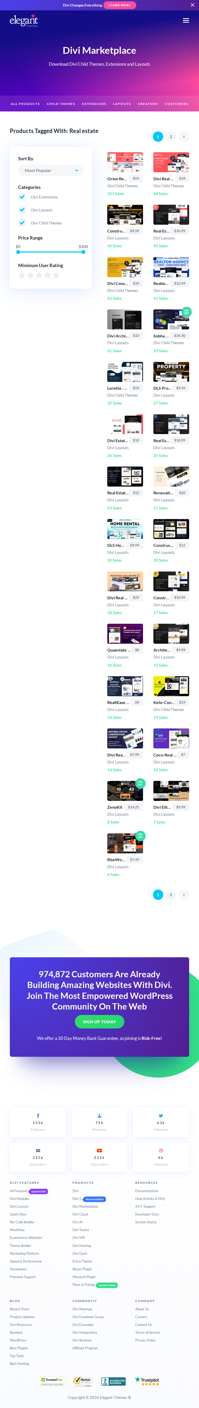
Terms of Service (147, 1332)
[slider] (18, 252)
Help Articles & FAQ (150, 1199)
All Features (19, 1191)
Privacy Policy (145, 1340)
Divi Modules (19, 1199)
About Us (142, 1309)
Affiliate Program (85, 1348)
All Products (25, 104)
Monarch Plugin (84, 1277)
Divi (76, 1191)
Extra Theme (82, 1261)
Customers (176, 104)
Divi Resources (21, 1325)
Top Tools (17, 1356)
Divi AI (78, 1222)
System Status (146, 1222)
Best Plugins (19, 1348)
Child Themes (61, 104)
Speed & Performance (26, 1261)
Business (16, 1332)
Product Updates (22, 1317)
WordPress (18, 1340)
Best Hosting (19, 1363)
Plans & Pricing (84, 1285)
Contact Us (143, 1325)
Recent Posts (19, 1309)
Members (99, 1126)
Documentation (146, 1191)
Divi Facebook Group (88, 1317)
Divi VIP (79, 1238)
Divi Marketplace (85, 1206)
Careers (141, 1317)
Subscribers (38, 1160)
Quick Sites (18, 1214)
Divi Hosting (82, 1246)
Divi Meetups (83, 1309)
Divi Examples (83, 1325)
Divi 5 (77, 1199)
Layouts (122, 104)
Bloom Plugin (82, 1269)
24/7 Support (145, 1206)
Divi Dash (80, 1253)
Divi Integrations (85, 1332)
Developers (18, 1269)
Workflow (17, 1230)
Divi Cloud (80, 1214)
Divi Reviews (82, 1340)
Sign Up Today (99, 1021)
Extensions (94, 104)
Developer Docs (147, 1214)
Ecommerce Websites (26, 1238)
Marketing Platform (24, 1253)
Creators (148, 104)
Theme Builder (20, 1246)
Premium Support (23, 1277)
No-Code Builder (22, 1222)
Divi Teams (81, 1230)
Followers (38, 1126)
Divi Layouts (19, 1206)
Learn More (120, 5)
